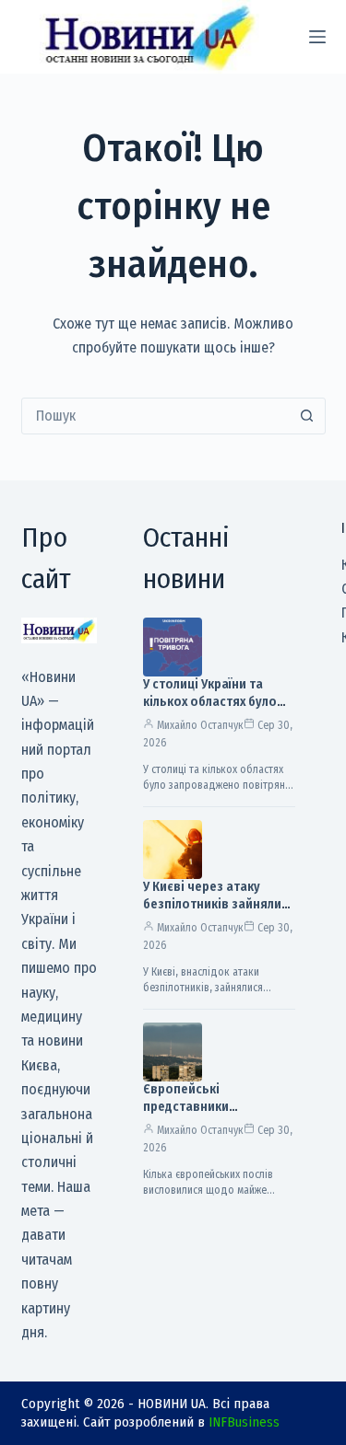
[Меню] (317, 37)
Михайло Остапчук (200, 725)
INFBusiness (244, 1422)
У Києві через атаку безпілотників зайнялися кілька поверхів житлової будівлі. (219, 913)
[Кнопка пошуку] (307, 416)
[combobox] (156, 416)
